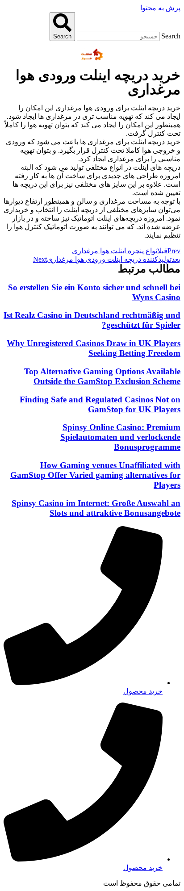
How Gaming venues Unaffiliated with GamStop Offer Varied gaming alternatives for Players (95, 474)
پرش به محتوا (160, 8)
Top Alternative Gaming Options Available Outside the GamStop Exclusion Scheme (102, 376)
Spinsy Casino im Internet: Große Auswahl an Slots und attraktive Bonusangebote (96, 508)
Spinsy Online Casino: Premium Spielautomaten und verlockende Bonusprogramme (120, 437)
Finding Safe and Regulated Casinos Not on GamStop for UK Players (100, 404)
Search (170, 36)
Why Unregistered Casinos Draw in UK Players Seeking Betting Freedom (93, 348)
